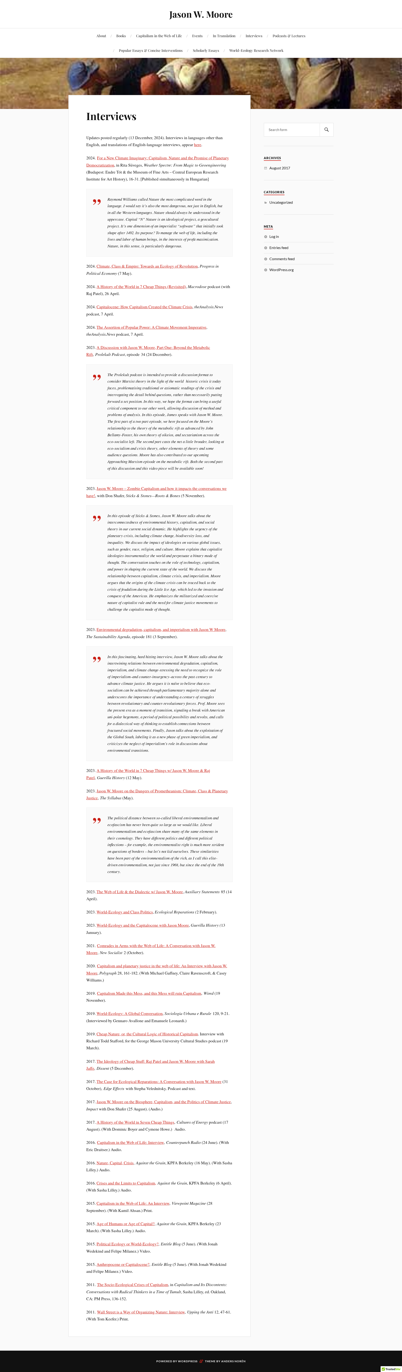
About (101, 35)
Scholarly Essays (206, 50)
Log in (274, 236)
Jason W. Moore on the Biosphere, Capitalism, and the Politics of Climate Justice (164, 1101)
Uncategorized (281, 202)
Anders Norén (233, 1361)
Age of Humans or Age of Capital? (125, 1223)
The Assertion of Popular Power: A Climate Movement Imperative (151, 327)
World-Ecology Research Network (256, 50)
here (197, 144)
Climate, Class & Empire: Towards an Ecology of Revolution (147, 266)
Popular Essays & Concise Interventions (151, 50)
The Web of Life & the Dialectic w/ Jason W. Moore (140, 891)
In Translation (224, 35)
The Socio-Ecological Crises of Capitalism (132, 1284)
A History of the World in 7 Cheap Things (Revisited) (141, 286)
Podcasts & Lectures (289, 35)
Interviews (254, 35)
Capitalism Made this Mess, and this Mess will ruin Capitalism (149, 993)
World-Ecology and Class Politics (125, 912)
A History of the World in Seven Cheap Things (135, 1122)
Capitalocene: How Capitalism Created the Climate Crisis (144, 306)
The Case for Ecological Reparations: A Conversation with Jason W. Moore (159, 1081)
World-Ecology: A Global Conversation (130, 1013)
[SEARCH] (327, 130)
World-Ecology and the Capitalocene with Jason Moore (143, 925)
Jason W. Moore (201, 14)
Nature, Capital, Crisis (115, 1162)
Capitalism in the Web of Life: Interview (130, 1142)
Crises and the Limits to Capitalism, (126, 1183)
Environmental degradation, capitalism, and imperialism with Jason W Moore (161, 629)
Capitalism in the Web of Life (159, 35)
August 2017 (279, 168)
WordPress (188, 1361)
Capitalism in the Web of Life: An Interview (133, 1203)
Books (121, 35)
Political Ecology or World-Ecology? (127, 1244)
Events (197, 35)
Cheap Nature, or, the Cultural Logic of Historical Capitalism (147, 1034)
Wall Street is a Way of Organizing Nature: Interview (141, 1312)
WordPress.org (281, 269)
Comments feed (282, 258)
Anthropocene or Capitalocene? (123, 1264)
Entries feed (278, 247)
